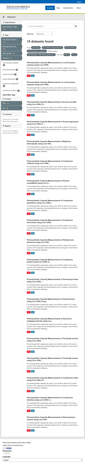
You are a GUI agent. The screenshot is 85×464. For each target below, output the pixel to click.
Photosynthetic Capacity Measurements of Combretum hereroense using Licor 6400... (50, 221)
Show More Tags (9, 95)
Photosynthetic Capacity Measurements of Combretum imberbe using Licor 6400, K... (50, 398)
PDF (28, 75)
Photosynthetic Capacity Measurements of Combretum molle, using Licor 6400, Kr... (52, 378)
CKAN (6, 453)
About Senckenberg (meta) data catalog (17, 442)
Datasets (50, 8)
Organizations (68, 8)
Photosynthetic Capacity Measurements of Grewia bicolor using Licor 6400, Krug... (51, 300)
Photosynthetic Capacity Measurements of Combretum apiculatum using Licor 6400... (50, 201)
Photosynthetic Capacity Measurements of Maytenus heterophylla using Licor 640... (49, 142)
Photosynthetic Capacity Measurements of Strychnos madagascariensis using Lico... (49, 319)
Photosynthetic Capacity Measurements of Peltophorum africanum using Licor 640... (50, 241)
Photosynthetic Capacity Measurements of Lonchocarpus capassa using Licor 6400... (51, 63)
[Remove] (39, 48)
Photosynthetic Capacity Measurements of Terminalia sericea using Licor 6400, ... (52, 339)
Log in (79, 2)
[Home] (4, 16)
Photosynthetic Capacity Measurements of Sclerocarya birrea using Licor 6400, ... (52, 280)
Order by (30, 34)
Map (58, 8)
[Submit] (76, 26)
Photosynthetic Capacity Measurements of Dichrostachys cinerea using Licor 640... (51, 418)
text (33, 75)
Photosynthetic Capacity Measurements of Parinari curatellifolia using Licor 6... (48, 181)
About (79, 8)
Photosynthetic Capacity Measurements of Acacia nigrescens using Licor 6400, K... (52, 122)
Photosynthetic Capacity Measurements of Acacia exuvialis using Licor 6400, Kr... (51, 103)
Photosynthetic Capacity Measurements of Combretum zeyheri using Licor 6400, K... (50, 260)
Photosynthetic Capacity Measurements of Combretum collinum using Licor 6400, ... (50, 162)
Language (6, 457)
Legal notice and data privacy (13, 445)
